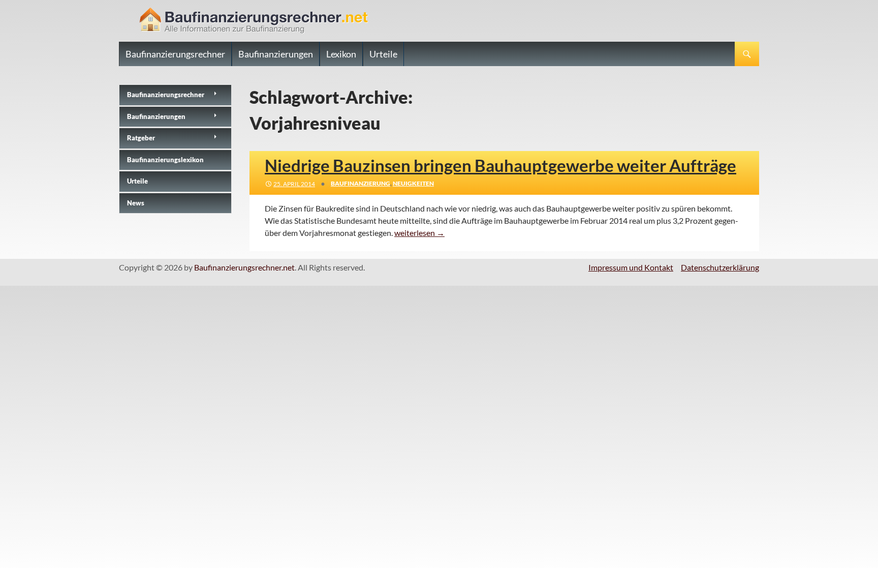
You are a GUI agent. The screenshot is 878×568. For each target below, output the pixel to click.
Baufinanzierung (360, 183)
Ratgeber (141, 138)
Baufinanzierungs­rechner (165, 95)
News (135, 203)
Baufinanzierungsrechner (175, 53)
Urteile (383, 53)
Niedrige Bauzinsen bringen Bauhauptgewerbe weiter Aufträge (500, 165)
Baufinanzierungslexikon (165, 160)
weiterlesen (419, 232)
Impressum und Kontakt (630, 267)
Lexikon (341, 53)
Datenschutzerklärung (720, 267)
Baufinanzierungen (275, 53)
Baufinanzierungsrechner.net (244, 267)
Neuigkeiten (413, 183)
